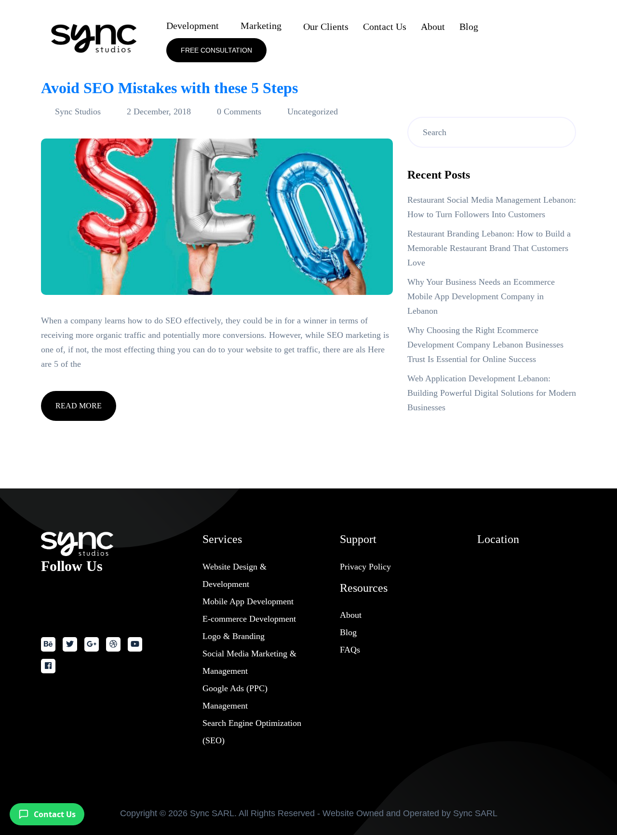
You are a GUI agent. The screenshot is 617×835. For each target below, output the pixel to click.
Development (192, 25)
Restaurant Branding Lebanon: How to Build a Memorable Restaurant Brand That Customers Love (489, 248)
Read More (78, 406)
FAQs (350, 649)
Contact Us (384, 26)
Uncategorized (312, 111)
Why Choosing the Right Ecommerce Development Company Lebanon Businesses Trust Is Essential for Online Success (485, 344)
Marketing (261, 25)
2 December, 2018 (158, 111)
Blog (468, 26)
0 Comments (239, 111)
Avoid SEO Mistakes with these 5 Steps (169, 88)
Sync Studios (78, 111)
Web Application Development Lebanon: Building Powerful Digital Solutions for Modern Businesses (491, 393)
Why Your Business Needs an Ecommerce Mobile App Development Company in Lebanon (481, 296)
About (433, 26)
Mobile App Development (248, 601)
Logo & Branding (233, 636)
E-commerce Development (249, 619)
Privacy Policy (365, 566)
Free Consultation (216, 50)
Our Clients (326, 26)
